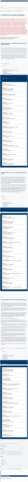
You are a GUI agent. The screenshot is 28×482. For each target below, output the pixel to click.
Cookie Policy (3, 463)
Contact (3, 458)
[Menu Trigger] (27, 3)
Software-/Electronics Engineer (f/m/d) (5, 478)
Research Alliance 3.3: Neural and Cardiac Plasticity (7, 38)
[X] (0, 470)
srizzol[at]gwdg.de (4, 358)
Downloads (3, 464)
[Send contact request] (0, 473)
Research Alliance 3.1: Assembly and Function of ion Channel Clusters (9, 37)
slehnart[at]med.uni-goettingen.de (7, 73)
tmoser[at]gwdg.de (5, 206)
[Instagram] (0, 471)
